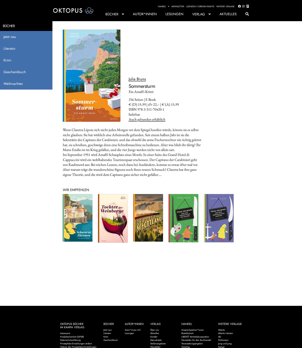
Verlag (198, 14)
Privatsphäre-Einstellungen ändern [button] (76, 343)
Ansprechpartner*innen (192, 330)
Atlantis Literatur (225, 333)
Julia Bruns (137, 79)
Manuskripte (156, 340)
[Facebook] (239, 6)
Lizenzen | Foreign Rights (200, 6)
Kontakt (153, 336)
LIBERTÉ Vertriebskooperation (195, 336)
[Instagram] (243, 6)
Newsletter (177, 6)
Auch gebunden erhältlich (147, 119)
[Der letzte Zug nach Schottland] (148, 218)
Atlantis (221, 330)
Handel (162, 6)
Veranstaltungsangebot (192, 343)
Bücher (111, 14)
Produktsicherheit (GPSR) (72, 336)
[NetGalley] (247, 6)
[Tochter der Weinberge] (113, 218)
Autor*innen (145, 14)
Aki (219, 336)
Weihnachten (13, 83)
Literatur (9, 48)
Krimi (7, 60)
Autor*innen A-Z (133, 330)
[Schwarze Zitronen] (78, 218)
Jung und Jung (225, 343)
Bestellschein (187, 333)
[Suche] (245, 14)
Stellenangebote (158, 343)
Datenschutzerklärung (70, 340)
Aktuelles (228, 14)
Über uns (154, 330)
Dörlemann (223, 340)
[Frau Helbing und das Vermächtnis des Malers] (184, 218)
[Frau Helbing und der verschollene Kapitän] (219, 218)
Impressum (65, 333)
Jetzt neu (9, 36)
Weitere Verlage (225, 6)
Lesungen (175, 14)
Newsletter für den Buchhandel (196, 340)
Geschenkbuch (14, 72)
